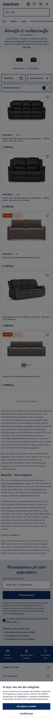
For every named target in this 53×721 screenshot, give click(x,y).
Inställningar (26, 713)
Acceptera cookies (26, 706)
